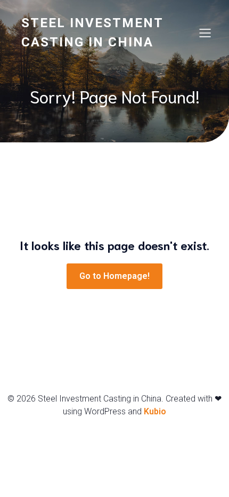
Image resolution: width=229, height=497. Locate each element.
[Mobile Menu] (205, 33)
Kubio (155, 411)
